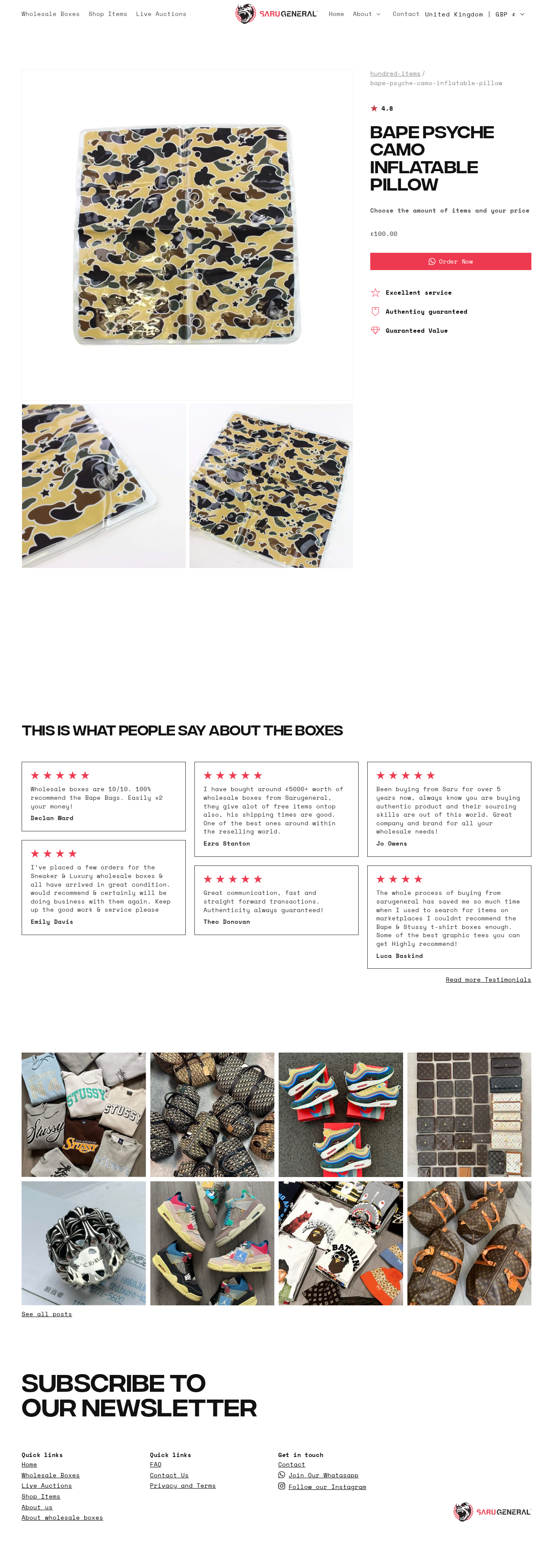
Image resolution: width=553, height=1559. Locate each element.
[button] (368, 14)
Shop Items (41, 1496)
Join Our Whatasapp (324, 1475)
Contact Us (169, 1475)
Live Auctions (47, 1485)
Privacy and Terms (183, 1485)
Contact (291, 1464)
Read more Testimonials (488, 979)
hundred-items (395, 73)
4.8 (387, 108)
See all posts (47, 1313)
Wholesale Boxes (51, 1475)
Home (29, 1464)
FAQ (156, 1464)
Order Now (456, 261)
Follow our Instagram (327, 1487)
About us (37, 1507)
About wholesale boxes (62, 1517)
